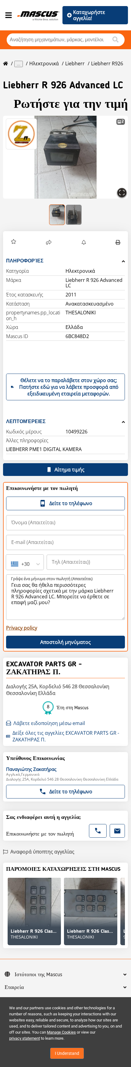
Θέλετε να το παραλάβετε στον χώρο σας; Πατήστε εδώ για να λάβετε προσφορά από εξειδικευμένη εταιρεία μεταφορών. (69, 387)
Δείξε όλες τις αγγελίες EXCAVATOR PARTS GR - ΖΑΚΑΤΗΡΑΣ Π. (65, 736)
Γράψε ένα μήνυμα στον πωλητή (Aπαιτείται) (52, 578)
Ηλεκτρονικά (44, 63)
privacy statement (24, 1038)
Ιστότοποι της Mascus (38, 974)
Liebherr (75, 63)
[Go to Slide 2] (74, 215)
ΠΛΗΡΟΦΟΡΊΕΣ (25, 260)
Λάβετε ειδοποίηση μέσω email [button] (49, 723)
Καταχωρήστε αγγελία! (89, 15)
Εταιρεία (14, 987)
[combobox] (11, 564)
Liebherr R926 (107, 63)
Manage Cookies (61, 1032)
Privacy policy (21, 627)
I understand (67, 1053)
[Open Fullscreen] (121, 192)
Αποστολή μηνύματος (65, 642)
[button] (65, 157)
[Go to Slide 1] (57, 215)
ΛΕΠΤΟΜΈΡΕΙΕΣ (26, 421)
